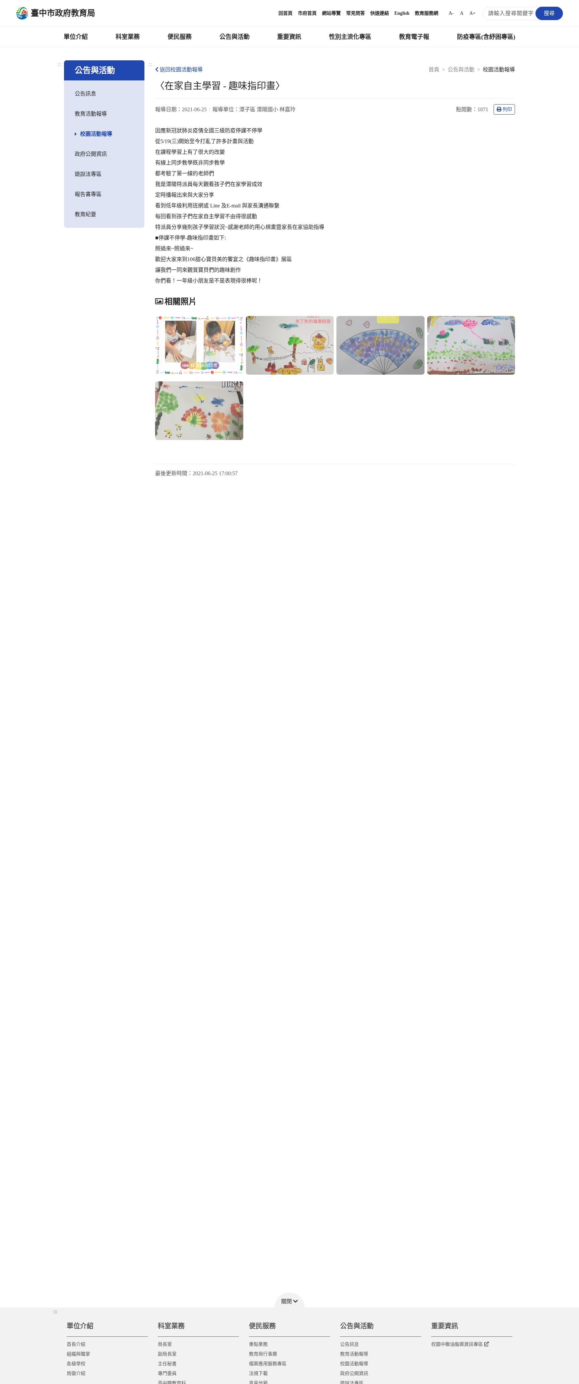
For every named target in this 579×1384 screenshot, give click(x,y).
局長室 (165, 1344)
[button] (289, 1300)
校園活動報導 (96, 134)
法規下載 (258, 1373)
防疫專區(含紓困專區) (486, 37)
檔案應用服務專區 (267, 1363)
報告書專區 (88, 194)
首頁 (434, 69)
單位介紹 (76, 37)
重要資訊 (289, 37)
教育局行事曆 (263, 1354)
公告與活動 (234, 37)
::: (59, 64)
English (401, 13)
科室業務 (128, 37)
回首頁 (285, 13)
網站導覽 (331, 13)
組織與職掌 (78, 1354)
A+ (472, 13)
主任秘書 (167, 1363)
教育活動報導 (91, 114)
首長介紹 (76, 1344)
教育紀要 (85, 214)
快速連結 (379, 13)
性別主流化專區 (350, 37)
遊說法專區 (88, 174)
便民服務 (180, 37)
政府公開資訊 (91, 154)
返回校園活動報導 (181, 69)
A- (451, 13)
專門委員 (167, 1373)
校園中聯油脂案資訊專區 (457, 1344)
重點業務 (258, 1344)
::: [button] (55, 1311)
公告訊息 (85, 94)
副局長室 (167, 1354)
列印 (507, 109)
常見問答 (355, 13)
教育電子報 (414, 37)
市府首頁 (307, 13)
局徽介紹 (76, 1373)
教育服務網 (426, 13)
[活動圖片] (199, 345)
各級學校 (76, 1363)
